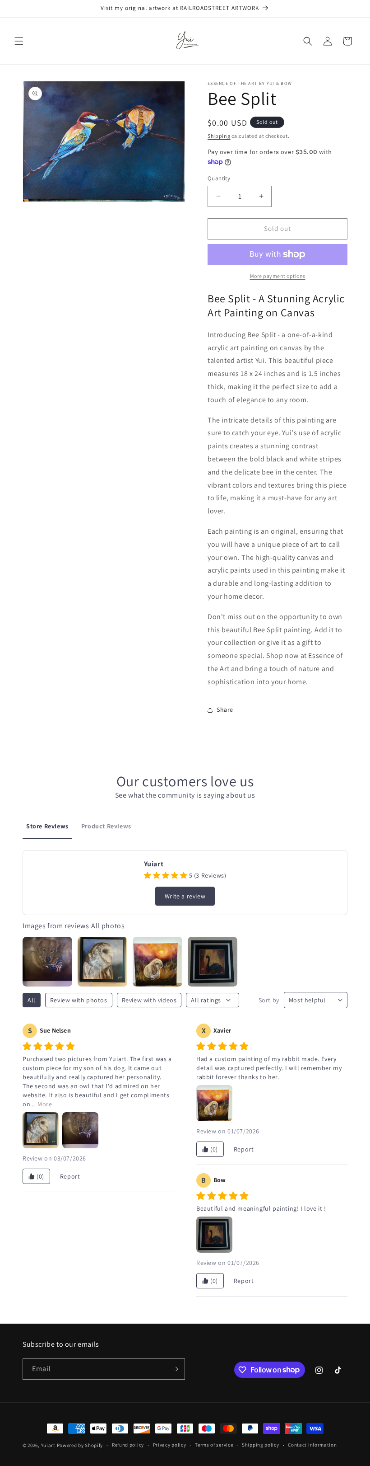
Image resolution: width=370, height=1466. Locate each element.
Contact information (312, 1445)
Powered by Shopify (80, 1445)
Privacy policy (169, 1445)
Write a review (185, 896)
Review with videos (149, 1000)
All (32, 1000)
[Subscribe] (175, 1369)
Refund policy (128, 1445)
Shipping (219, 135)
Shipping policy (260, 1445)
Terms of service (214, 1445)
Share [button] (225, 709)
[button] (19, 41)
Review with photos (78, 1000)
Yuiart (48, 1445)
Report (70, 1176)
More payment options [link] (277, 276)
